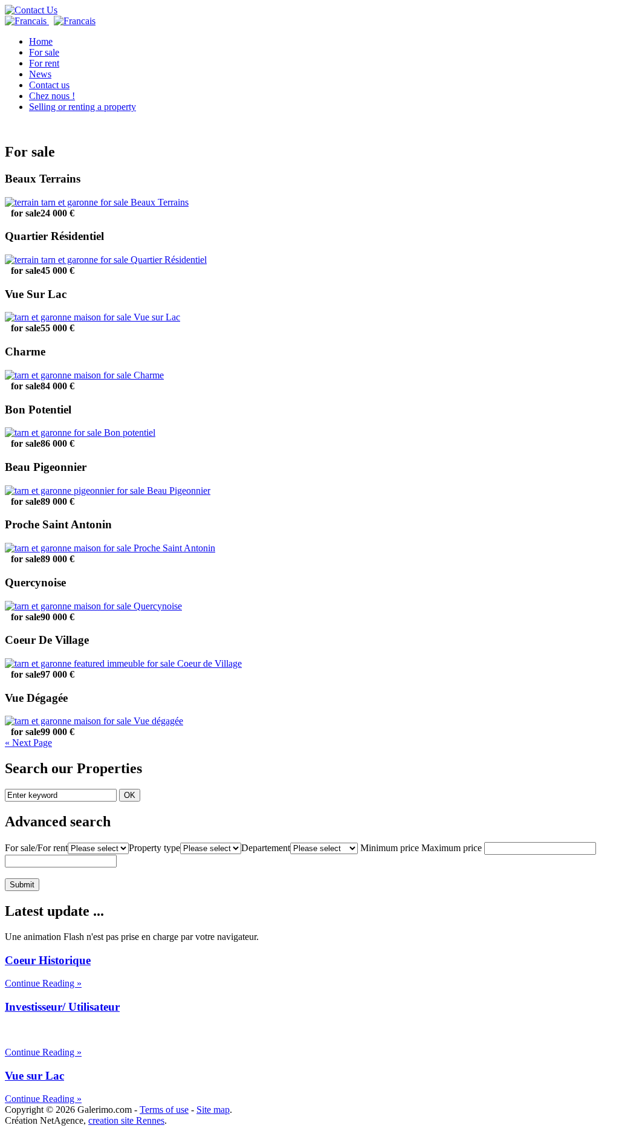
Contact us (49, 85)
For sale (44, 52)
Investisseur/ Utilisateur (62, 1006)
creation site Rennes (126, 1120)
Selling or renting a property (82, 107)
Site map (213, 1109)
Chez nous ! (52, 96)
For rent (44, 63)
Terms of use (164, 1109)
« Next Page (28, 742)
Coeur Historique (48, 960)
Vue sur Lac (34, 1075)
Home (41, 41)
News (40, 74)
